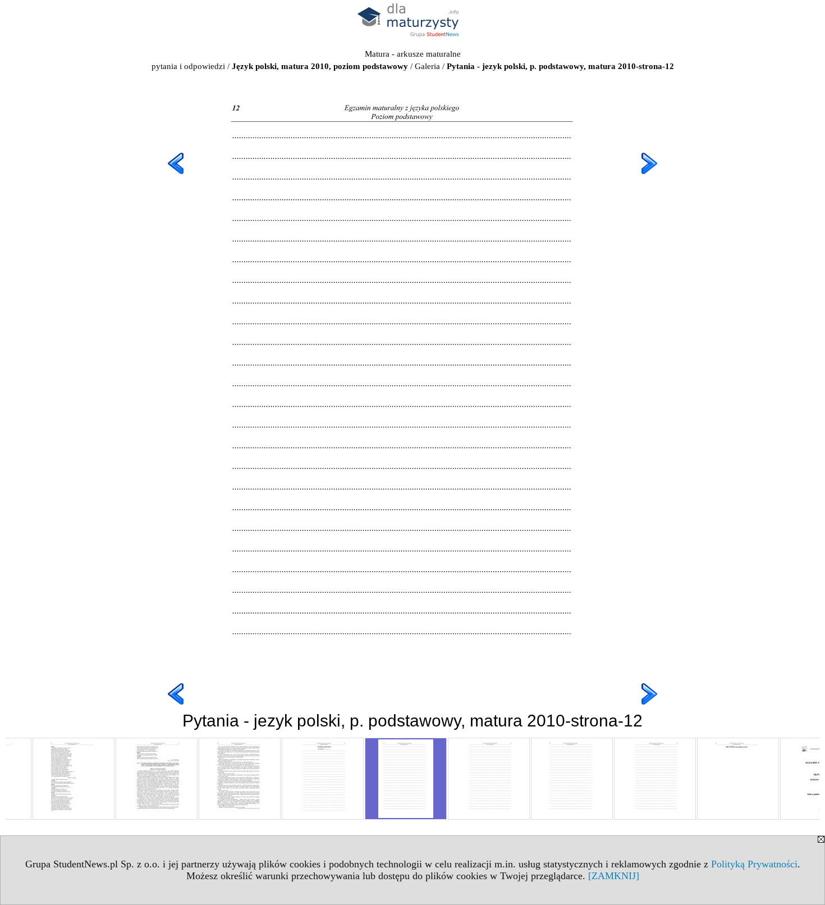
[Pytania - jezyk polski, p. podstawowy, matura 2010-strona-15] (655, 778)
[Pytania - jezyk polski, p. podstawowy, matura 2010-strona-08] (73, 778)
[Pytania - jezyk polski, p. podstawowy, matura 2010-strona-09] (156, 778)
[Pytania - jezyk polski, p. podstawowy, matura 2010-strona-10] (239, 778)
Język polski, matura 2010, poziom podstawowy (320, 66)
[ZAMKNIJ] (613, 875)
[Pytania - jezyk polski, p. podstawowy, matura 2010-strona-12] (405, 778)
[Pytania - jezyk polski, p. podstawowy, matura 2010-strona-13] (488, 778)
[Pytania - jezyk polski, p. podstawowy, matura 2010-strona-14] (571, 778)
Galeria (427, 66)
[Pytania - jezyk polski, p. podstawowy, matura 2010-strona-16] (738, 778)
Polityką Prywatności (754, 864)
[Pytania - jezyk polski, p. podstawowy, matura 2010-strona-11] (322, 778)
